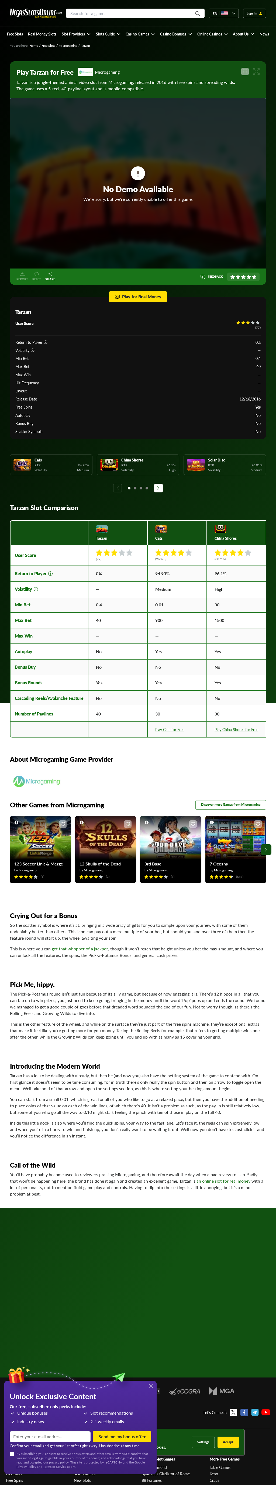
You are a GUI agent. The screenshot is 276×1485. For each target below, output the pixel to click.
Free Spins (14, 1480)
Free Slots (48, 45)
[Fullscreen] (256, 71)
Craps (214, 1480)
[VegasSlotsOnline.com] (36, 13)
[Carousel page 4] (147, 488)
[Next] (158, 488)
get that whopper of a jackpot (80, 949)
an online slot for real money (223, 1181)
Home (33, 45)
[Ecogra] (184, 1390)
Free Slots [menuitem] (15, 34)
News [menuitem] (264, 34)
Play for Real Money (141, 297)
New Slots (82, 1480)
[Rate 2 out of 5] (238, 277)
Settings (203, 1442)
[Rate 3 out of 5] (243, 277)
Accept (228, 1442)
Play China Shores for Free (236, 729)
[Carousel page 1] (129, 488)
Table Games (220, 1467)
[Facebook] (244, 1412)
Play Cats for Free (169, 729)
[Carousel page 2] (135, 488)
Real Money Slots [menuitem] (42, 34)
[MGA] (221, 1391)
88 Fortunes (152, 1480)
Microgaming (68, 45)
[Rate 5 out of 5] (254, 277)
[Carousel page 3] (141, 488)
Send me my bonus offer (122, 1436)
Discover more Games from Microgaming (230, 804)
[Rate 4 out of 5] (249, 277)
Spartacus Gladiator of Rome (166, 1473)
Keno (214, 1473)
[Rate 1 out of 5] (232, 277)
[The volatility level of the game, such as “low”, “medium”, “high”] (32, 350)
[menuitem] (76, 34)
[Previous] (117, 488)
